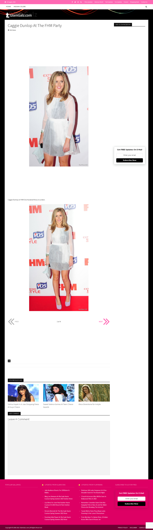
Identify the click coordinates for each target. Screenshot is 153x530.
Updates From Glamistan (55, 485)
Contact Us (144, 2)
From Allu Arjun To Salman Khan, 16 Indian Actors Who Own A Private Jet (94, 518)
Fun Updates (118, 2)
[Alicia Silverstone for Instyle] (94, 392)
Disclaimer (133, 528)
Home (8, 6)
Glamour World (99, 2)
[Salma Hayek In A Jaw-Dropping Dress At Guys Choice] (23, 392)
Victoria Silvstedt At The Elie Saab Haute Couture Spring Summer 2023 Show (58, 512)
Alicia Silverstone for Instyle (90, 404)
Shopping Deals (134, 2)
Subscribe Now (129, 160)
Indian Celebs (20, 6)
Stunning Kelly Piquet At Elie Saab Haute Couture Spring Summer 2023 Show (58, 518)
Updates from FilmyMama (91, 485)
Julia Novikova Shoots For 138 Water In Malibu (57, 491)
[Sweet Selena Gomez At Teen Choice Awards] (58, 392)
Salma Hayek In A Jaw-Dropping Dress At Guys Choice (23, 405)
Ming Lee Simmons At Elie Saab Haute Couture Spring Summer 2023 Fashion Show (59, 497)
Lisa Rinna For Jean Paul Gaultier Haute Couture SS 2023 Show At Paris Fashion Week (57, 505)
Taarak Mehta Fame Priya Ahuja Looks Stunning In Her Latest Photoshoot (93, 512)
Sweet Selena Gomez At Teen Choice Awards (58, 405)
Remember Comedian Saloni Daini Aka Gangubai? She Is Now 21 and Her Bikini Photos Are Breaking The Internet (93, 505)
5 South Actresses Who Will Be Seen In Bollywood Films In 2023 (93, 497)
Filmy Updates (88, 2)
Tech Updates (109, 2)
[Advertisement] (59, 48)
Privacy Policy (123, 528)
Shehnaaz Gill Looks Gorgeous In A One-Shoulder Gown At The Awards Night (94, 491)
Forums (126, 2)
